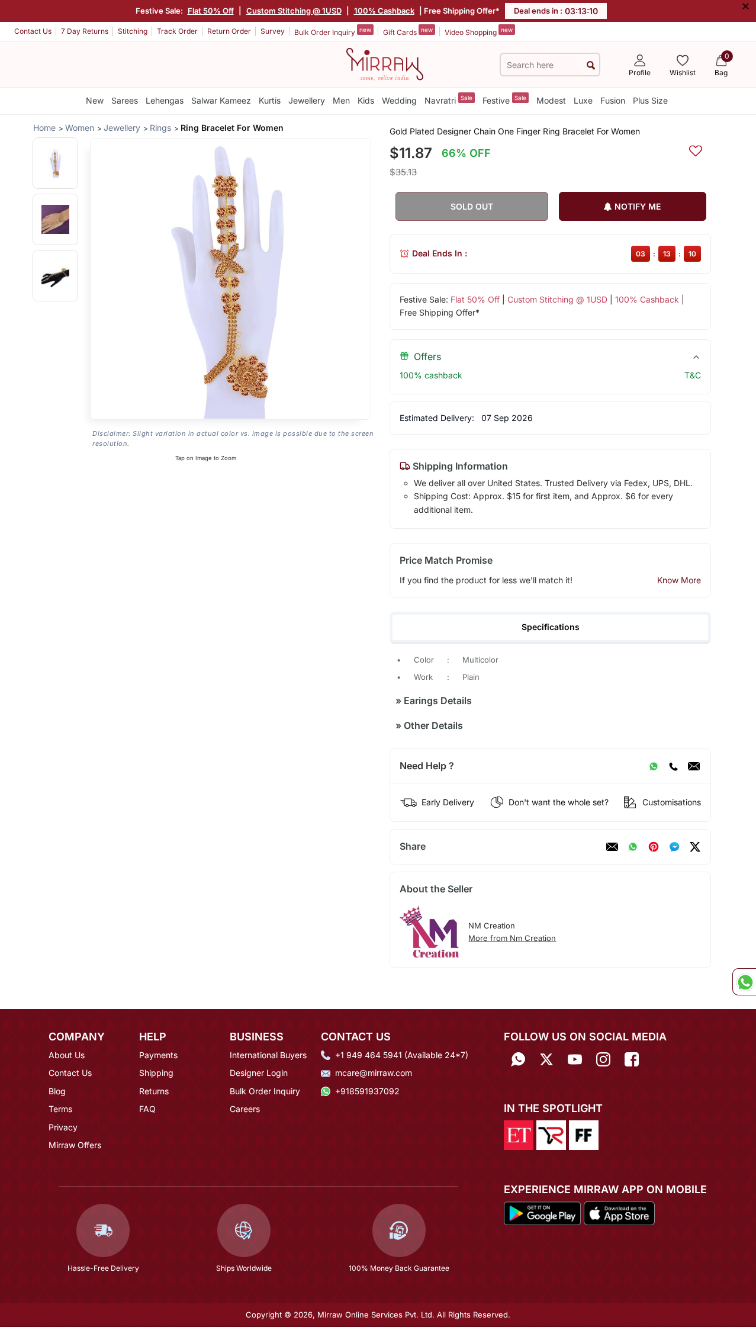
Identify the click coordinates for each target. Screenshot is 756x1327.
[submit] (591, 65)
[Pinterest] (654, 847)
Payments (158, 1055)
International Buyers (268, 1055)
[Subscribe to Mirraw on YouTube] (575, 1059)
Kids (366, 100)
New (95, 100)
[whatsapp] (633, 847)
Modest (551, 100)
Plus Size (650, 100)
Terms (60, 1109)
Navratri (448, 99)
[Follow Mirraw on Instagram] (603, 1059)
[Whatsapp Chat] (744, 981)
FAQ (147, 1109)
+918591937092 (367, 1091)
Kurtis (270, 100)
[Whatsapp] (518, 1059)
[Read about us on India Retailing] (551, 1134)
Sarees (124, 100)
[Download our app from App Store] (619, 1212)
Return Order (229, 31)
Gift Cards (408, 31)
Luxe (583, 100)
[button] (55, 163)
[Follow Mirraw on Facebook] (632, 1059)
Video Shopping (479, 31)
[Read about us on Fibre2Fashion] (584, 1134)
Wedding (399, 100)
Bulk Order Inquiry (332, 31)
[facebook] (674, 847)
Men (341, 100)
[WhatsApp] (654, 766)
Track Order (177, 31)
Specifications (551, 627)
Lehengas (165, 100)
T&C (692, 375)
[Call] (673, 766)
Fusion (612, 100)
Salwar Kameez (221, 100)
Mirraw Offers (75, 1145)
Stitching (132, 31)
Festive (504, 99)
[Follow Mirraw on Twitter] (546, 1059)
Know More (679, 580)
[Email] (694, 766)
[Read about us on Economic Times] (518, 1134)
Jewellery (306, 100)
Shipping (156, 1073)
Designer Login (259, 1073)
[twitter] (695, 847)
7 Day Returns (84, 31)
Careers (245, 1109)
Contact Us (33, 31)
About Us (67, 1055)
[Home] (384, 63)
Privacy (63, 1127)
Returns (154, 1091)
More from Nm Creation (512, 938)
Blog (57, 1091)
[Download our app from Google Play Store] (542, 1212)
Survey (272, 31)
